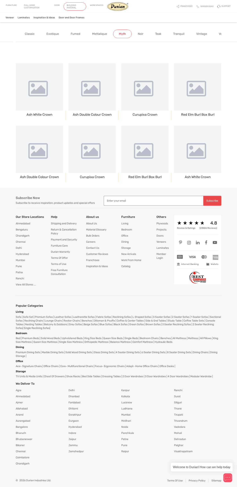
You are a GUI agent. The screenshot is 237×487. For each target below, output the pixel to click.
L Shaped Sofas (142, 317)
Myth (122, 34)
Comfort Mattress (142, 342)
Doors (159, 235)
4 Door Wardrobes (178, 376)
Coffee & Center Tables (130, 320)
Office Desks (166, 366)
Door (57, 5)
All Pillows (205, 338)
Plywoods (162, 223)
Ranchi (20, 278)
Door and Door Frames (71, 17)
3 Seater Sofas (161, 317)
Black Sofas (121, 324)
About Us (91, 223)
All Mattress (179, 338)
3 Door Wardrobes (155, 376)
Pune (19, 266)
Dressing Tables (111, 376)
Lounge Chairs (53, 320)
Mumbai (20, 260)
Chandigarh (23, 235)
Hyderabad (22, 254)
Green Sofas (136, 324)
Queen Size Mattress (45, 342)
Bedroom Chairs (149, 338)
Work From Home (131, 260)
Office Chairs (51, 366)
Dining (125, 241)
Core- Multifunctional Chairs (76, 366)
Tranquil (178, 34)
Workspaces (96, 5)
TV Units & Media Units (29, 376)
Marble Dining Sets (53, 352)
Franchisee (92, 260)
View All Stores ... (26, 284)
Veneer (10, 17)
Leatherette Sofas (84, 317)
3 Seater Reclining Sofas (176, 324)
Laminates (24, 17)
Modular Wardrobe (201, 376)
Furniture (11, 5)
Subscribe (212, 200)
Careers (90, 241)
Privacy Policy (197, 480)
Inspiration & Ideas (44, 17)
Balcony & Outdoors (55, 324)
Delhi (19, 248)
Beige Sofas (91, 324)
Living (124, 223)
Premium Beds (30, 338)
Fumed (75, 34)
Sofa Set (28, 317)
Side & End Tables (155, 320)
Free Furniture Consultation (59, 272)
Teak (158, 34)
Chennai (21, 241)
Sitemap (216, 480)
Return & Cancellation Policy (63, 231)
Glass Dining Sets (104, 352)
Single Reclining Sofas (37, 328)
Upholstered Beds (72, 338)
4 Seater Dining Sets (128, 352)
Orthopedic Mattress (96, 342)
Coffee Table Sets (193, 320)
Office (124, 235)
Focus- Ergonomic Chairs (110, 366)
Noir (140, 34)
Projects (161, 229)
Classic (30, 34)
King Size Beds (92, 338)
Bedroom (126, 229)
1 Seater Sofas (199, 317)
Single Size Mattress (71, 342)
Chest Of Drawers (54, 376)
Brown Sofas (153, 324)
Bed (18, 338)
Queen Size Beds (113, 338)
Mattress (193, 338)
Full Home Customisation (31, 6)
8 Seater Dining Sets (179, 352)
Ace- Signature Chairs (29, 366)
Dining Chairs (200, 352)
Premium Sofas (44, 317)
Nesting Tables (33, 324)
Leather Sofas (62, 317)
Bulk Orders (92, 235)
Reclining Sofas (122, 317)
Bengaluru (22, 229)
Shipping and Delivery (64, 223)
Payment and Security (64, 239)
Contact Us (92, 248)
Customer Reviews (97, 254)
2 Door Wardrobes (132, 376)
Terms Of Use (175, 480)
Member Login (161, 256)
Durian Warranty (60, 251)
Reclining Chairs (33, 320)
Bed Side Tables (91, 376)
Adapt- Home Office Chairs (142, 366)
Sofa (18, 317)
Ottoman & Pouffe (104, 320)
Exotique (52, 34)
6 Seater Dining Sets (153, 352)
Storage (126, 248)
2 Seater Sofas (180, 317)
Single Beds (131, 338)
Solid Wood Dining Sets (78, 352)
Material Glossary (96, 229)
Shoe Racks (73, 376)
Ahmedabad (23, 223)
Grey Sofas (75, 324)
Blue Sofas (105, 324)
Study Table (175, 320)
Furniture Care (59, 245)
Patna (19, 272)
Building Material (71, 6)
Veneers (161, 241)
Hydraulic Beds (163, 342)
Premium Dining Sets (28, 352)
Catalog (125, 266)
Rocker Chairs (72, 320)
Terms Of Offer (59, 258)
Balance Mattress (120, 342)
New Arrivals (128, 254)
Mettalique (99, 34)
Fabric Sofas (103, 317)
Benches (87, 320)
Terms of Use (58, 264)
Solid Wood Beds (50, 338)
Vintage (201, 34)
